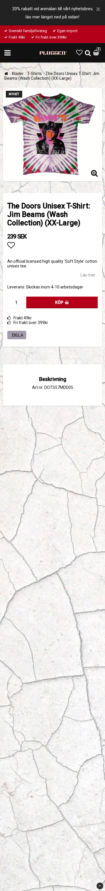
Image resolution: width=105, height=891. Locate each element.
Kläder (18, 73)
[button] (79, 52)
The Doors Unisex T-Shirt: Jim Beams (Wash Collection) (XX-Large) (51, 76)
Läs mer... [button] (89, 275)
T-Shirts (34, 73)
